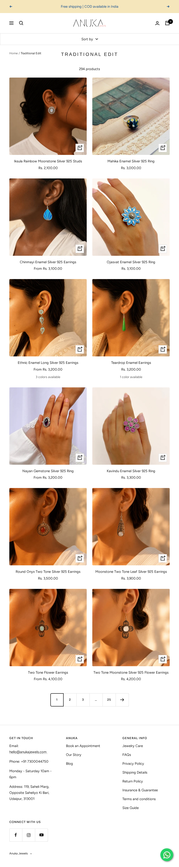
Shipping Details (134, 772)
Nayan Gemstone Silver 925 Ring (48, 471)
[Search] (21, 23)
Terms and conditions (139, 799)
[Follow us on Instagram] (28, 835)
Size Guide (130, 808)
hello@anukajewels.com (28, 752)
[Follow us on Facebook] (15, 835)
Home (13, 53)
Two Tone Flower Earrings (48, 672)
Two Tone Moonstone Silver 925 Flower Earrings (131, 672)
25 (109, 699)
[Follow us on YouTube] (41, 835)
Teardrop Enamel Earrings (131, 363)
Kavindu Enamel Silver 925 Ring (131, 471)
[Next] (122, 699)
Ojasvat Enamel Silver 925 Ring (131, 262)
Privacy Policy (133, 763)
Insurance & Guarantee (140, 790)
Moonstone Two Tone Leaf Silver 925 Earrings (131, 572)
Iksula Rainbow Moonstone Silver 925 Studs (48, 161)
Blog (69, 763)
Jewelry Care (132, 746)
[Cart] (167, 23)
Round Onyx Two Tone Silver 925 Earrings (48, 572)
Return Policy (132, 781)
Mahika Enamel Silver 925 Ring (131, 161)
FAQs (126, 755)
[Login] (157, 23)
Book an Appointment (83, 746)
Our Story (73, 755)
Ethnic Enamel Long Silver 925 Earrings (48, 363)
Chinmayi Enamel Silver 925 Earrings (48, 262)
